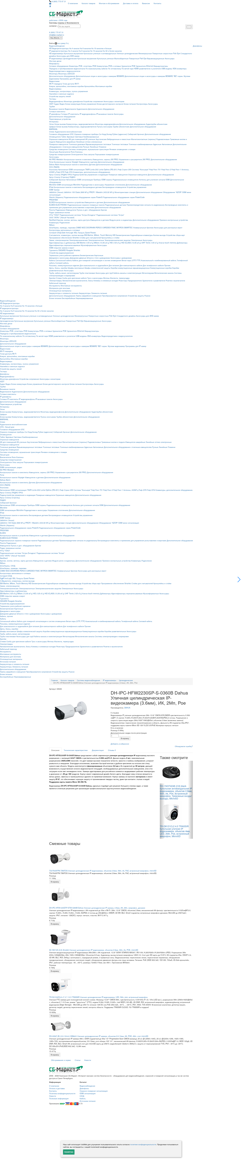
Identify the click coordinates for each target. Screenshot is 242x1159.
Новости (87, 1060)
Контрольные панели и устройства (69, 202)
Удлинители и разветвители (153, 280)
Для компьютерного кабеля (131, 265)
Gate (63, 232)
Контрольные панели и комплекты (78, 159)
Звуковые (70, 136)
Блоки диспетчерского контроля (110, 104)
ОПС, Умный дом (7, 427)
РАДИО (72, 177)
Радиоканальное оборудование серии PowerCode (124, 197)
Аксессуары (169, 58)
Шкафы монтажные (76, 268)
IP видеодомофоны (88, 114)
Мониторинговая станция (125, 192)
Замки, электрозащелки (59, 240)
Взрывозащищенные (155, 58)
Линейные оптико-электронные (89, 141)
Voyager (75, 162)
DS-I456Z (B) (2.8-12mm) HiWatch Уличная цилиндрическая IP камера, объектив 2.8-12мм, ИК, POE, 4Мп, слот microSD (98, 1036)
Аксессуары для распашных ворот (168, 227)
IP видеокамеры (56, 58)
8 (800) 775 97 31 (59, 1)
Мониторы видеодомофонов (107, 124)
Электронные (136, 240)
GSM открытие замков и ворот (61, 247)
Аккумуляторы (85, 293)
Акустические (101, 139)
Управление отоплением (115, 184)
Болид (109, 134)
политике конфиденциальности (143, 1144)
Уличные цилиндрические (127, 53)
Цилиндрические (70, 58)
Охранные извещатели (58, 139)
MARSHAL (53, 129)
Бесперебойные (68, 298)
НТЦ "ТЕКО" (54, 215)
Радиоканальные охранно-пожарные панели (86, 205)
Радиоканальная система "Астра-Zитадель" (78, 215)
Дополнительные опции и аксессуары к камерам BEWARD (100, 76)
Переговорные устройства (60, 119)
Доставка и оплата (130, 3)
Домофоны (197, 46)
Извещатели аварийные (66, 141)
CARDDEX (106, 227)
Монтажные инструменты (71, 285)
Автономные (167, 144)
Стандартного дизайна (126, 316)
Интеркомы (53, 121)
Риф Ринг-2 (166, 169)
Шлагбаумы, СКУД (7, 565)
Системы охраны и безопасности (64, 22)
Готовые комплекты (57, 111)
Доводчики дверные (78, 258)
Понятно (68, 1152)
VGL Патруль (79, 232)
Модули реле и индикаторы (120, 220)
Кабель (52, 260)
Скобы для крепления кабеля (74, 278)
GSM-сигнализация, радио (11, 467)
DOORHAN (90, 227)
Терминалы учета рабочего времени (64, 255)
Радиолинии (64, 222)
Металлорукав (148, 273)
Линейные (94, 146)
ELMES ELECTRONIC (58, 205)
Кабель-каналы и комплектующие (127, 273)
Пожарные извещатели (58, 144)
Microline (52, 184)
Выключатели (64, 152)
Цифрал (52, 126)
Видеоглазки (54, 81)
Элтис (51, 124)
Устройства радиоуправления (61, 252)
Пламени (102, 146)
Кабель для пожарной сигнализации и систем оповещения (96, 260)
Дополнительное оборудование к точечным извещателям (128, 447)
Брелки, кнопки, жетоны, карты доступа (73, 220)
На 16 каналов (96, 51)
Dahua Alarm (54, 164)
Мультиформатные (89, 245)
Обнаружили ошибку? (184, 746)
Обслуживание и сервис (61, 1060)
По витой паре (128, 68)
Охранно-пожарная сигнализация (94, 1091)
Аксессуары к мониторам (113, 101)
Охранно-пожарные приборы (86, 134)
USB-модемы (166, 68)
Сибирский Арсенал (136, 134)
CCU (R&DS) (54, 167)
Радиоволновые (163, 139)
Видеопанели (70, 109)
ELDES (52, 202)
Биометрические (123, 235)
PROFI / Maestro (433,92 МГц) (101, 192)
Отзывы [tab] (112, 750)
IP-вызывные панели (104, 114)
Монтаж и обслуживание (109, 3)
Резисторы (123, 280)
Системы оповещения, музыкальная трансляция (88, 149)
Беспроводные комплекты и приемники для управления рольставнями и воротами (132, 540)
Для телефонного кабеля (153, 265)
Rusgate (69, 250)
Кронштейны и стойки (110, 237)
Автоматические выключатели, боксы (77, 280)
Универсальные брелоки (143, 227)
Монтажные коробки (103, 86)
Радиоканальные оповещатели (126, 179)
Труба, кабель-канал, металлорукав (64, 273)
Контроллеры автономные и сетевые (64, 230)
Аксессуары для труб (104, 273)
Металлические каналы (164, 273)
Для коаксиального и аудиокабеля (94, 265)
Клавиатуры (54, 222)
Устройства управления (136, 187)
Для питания (114, 265)
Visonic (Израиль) (56, 197)
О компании (73, 3)
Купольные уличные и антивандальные (100, 53)
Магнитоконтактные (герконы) (143, 139)
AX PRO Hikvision (56, 159)
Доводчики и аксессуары (59, 258)
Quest (87, 232)
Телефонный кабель (129, 621)
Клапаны (79, 152)
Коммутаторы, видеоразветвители (80, 124)
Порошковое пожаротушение (107, 154)
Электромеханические (78, 240)
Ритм (51, 162)
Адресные (157, 144)
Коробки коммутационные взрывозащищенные (130, 268)
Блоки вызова (60, 124)
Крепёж (52, 278)
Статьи (77, 1060)
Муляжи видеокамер (116, 346)
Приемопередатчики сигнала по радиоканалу (145, 205)
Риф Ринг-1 (176, 169)
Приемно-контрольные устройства (173, 220)
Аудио (56, 104)
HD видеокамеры (56, 53)
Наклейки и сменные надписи (61, 93)
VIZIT (51, 104)
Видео (62, 104)
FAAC (113, 227)
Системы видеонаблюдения (88, 680)
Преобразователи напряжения (114, 295)
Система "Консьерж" (140, 169)
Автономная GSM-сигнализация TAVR (74, 169)
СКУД (82, 1096)
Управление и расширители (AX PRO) (134, 159)
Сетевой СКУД (55, 232)
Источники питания (8, 661)
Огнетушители (77, 154)
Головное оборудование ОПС (61, 134)
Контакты (157, 3)
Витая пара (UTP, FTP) (131, 260)
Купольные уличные (105, 58)
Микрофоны (54, 63)
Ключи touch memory (167, 242)
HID (114, 235)
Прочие (167, 265)
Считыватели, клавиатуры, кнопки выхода (66, 235)
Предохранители (135, 280)
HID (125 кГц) (115, 242)
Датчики (92, 164)
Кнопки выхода (159, 235)
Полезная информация (59, 1098)
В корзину (125, 738)
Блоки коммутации (73, 104)
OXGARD (62, 250)
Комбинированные (91, 136)
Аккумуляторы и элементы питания (63, 293)
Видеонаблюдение (57, 46)
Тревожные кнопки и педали (113, 442)
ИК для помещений (77, 139)
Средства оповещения (58, 149)
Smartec (76, 250)
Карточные (98, 255)
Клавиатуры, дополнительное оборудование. (92, 172)
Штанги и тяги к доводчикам (98, 258)
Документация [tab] (98, 750)
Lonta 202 (94, 169)
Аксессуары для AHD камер (67, 56)
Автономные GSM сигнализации (79, 179)
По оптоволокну (114, 68)
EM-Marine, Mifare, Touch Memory (98, 235)
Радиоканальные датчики (115, 205)
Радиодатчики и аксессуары (92, 184)
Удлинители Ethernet (144, 66)
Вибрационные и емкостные (119, 139)
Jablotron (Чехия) (56, 192)
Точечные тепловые (120, 144)
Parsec (93, 232)
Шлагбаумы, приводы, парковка (62, 227)
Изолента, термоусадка (119, 278)
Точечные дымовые (77, 144)
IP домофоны (54, 114)
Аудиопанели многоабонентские (68, 131)
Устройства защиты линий (60, 96)
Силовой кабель (62, 263)
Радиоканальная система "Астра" (110, 215)
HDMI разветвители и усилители (147, 68)
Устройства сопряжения (93, 101)
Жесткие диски (55, 61)
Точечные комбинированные (141, 144)
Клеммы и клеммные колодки (106, 280)
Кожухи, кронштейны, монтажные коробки (66, 86)
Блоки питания (130, 104)
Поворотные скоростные (162, 53)
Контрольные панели (62, 162)
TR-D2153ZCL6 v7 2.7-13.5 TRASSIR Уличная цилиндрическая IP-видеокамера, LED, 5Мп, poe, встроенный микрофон (98, 997)
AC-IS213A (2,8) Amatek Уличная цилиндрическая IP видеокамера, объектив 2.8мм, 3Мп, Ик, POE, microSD (93, 950)
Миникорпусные (145, 53)
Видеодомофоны (56, 101)
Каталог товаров (88, 3)
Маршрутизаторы (161, 66)
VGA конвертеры (180, 68)
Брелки (104, 210)
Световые (79, 136)
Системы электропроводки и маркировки (112, 636)
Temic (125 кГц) (152, 242)
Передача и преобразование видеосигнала (67, 68)
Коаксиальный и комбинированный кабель (158, 260)
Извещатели (71, 210)
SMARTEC (128, 227)
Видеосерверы (55, 88)
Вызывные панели (56, 109)
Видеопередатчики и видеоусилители (64, 71)
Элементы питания (99, 293)
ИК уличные (90, 139)
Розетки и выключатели (175, 280)
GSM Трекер (54, 189)
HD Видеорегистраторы (59, 48)
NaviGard (53, 220)
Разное (147, 295)
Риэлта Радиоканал (57, 210)
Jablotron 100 (69, 192)
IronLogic (69, 232)
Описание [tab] (55, 750)
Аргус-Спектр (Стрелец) (59, 177)
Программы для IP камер (70, 78)
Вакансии (146, 3)
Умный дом (53, 152)
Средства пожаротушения (60, 154)
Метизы (106, 278)
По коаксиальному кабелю (97, 68)
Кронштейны (89, 86)
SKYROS (120, 227)
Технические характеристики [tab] (76, 750)
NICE (84, 227)
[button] (239, 579)
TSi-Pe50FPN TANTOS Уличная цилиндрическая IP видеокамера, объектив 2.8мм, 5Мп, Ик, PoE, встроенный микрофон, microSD (102, 870)
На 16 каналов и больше (101, 48)
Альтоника (53, 169)
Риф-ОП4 (69, 172)
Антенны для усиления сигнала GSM (154, 179)
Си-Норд (102, 134)
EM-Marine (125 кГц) (85, 242)
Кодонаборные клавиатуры (141, 235)
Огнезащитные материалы (60, 290)
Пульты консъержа (104, 126)
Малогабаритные (121, 58)
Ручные (86, 146)
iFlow (51, 187)
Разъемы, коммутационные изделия (64, 265)
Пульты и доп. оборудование (88, 210)
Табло (63, 136)
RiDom (52, 225)
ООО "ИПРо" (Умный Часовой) (61, 217)
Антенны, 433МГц (130, 490)
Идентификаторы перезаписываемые (64, 245)
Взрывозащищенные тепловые (98, 144)
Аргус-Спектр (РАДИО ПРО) (60, 174)
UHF (143, 242)
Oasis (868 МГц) (82, 192)
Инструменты (54, 285)
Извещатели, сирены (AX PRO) (105, 159)
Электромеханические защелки (117, 240)
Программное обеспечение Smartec (64, 237)
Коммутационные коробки (161, 268)
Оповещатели (55, 136)
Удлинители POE (128, 66)
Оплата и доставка (57, 1088)
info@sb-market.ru (56, 35)
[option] (78, 711)
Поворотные (134, 58)
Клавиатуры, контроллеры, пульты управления (68, 91)
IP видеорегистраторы (58, 51)
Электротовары (55, 280)
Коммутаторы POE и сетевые (109, 66)
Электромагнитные (96, 240)
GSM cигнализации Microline (68, 184)
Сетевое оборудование (58, 66)
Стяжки (59, 278)
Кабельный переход (57, 283)
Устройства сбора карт (175, 235)
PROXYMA (53, 199)
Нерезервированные (84, 298)
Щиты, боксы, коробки (58, 268)
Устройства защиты (136, 295)
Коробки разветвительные (115, 631)
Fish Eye (176, 53)
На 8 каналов (85, 48)
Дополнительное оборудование (62, 76)
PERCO (99, 227)
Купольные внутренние (73, 53)
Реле (73, 152)
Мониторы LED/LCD (66, 73)
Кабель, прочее (6, 616)
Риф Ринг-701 (155, 169)
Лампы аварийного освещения (88, 295)
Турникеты (53, 250)
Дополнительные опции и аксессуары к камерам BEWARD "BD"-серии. (154, 76)
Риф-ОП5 (60, 172)
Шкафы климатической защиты (97, 268)
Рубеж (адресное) (119, 134)
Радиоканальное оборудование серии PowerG (83, 197)
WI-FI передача (55, 83)
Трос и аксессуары (95, 278)
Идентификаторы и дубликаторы (62, 242)
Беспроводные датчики (92, 187)
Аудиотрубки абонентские (156, 124)
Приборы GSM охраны (102, 179)
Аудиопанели (82, 109)
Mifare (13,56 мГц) (101, 242)
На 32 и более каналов (112, 51)
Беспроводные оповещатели (114, 187)
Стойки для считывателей (90, 237)
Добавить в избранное (120, 743)
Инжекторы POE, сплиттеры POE (82, 66)
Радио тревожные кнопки (59, 212)
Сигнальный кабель (64, 260)
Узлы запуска (89, 154)
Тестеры (52, 99)
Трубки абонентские (121, 126)
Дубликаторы (182, 242)
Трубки (52, 106)
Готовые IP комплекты (70, 114)
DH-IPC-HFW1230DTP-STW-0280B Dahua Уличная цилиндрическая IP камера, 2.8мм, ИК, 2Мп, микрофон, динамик (97, 908)
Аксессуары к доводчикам (121, 258)
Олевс (51, 131)
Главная (54, 680)
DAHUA (127, 707)
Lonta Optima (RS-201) (108, 169)
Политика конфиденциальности (62, 1093)
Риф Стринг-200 (124, 169)
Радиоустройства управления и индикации (90, 174)
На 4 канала (74, 48)
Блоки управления (88, 104)
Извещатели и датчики (88, 162)
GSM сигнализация (88, 1093)
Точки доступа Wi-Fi (71, 83)
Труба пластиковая (87, 273)
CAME (78, 227)
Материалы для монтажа (59, 288)
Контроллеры (142, 104)
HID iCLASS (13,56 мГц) (131, 242)
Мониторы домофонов (73, 101)
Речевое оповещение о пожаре (122, 149)
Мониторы (53, 73)
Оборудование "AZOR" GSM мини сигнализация (119, 523)
